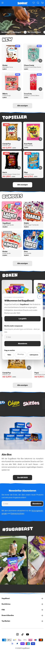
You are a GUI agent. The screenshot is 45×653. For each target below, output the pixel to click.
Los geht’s (22, 319)
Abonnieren (22, 344)
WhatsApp (20, 354)
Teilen (9, 355)
